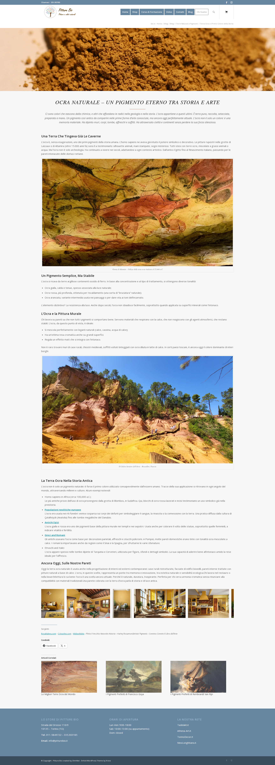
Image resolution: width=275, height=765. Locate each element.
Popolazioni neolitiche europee (63, 509)
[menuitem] (125, 12)
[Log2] (59, 12)
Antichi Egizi (52, 522)
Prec (48, 603)
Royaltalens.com (48, 633)
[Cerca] (214, 12)
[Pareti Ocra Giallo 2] (106, 614)
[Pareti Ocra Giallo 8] (225, 614)
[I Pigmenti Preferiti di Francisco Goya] (136, 677)
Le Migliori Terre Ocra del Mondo (58, 694)
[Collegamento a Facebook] (226, 2)
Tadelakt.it (183, 725)
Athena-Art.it (184, 730)
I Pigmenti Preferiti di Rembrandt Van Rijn (191, 694)
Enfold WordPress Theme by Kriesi (96, 760)
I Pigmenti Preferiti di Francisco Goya (125, 694)
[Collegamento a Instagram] (231, 2)
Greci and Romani (55, 535)
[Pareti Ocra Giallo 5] (128, 614)
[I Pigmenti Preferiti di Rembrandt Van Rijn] (201, 677)
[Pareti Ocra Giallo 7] (182, 614)
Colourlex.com (64, 633)
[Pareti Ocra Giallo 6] (61, 614)
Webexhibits (78, 633)
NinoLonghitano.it (186, 742)
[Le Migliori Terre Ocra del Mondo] (72, 677)
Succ (226, 603)
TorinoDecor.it (185, 736)
